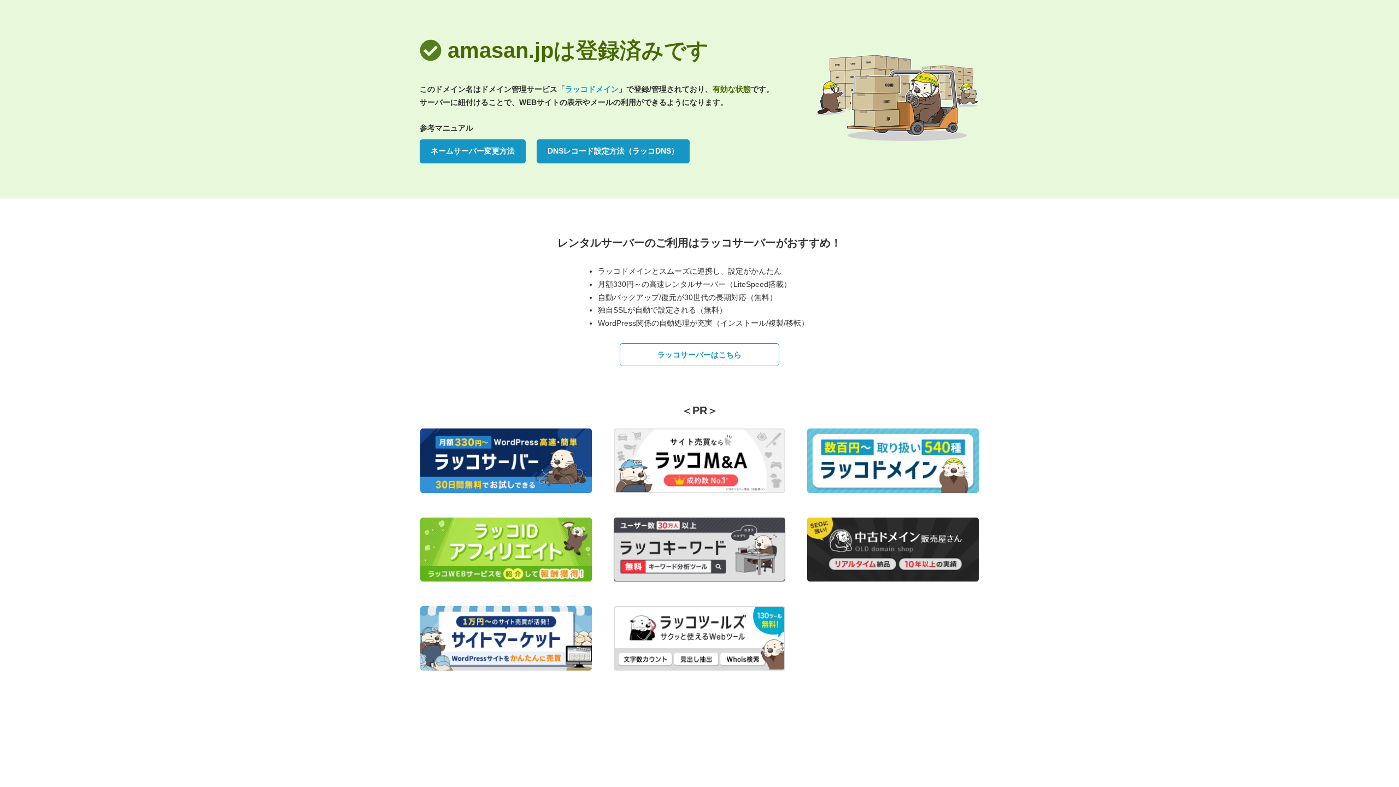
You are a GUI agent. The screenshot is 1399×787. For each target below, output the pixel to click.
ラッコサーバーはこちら (699, 354)
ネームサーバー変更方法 (473, 150)
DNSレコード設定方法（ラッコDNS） (613, 150)
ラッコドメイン (592, 89)
